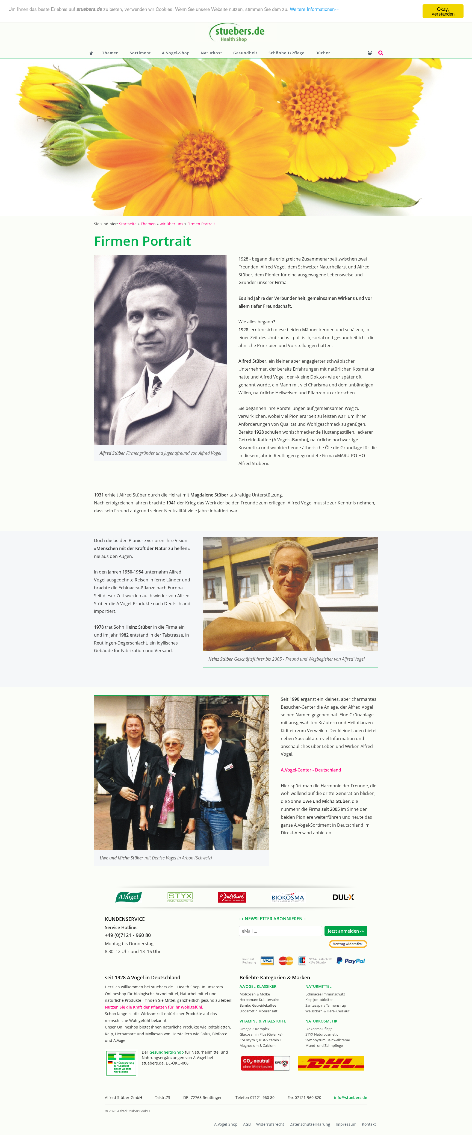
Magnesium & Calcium (258, 1045)
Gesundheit (245, 52)
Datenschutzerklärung (310, 1124)
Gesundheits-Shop (166, 1052)
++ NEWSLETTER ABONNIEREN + (272, 919)
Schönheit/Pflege (287, 52)
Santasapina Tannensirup (325, 1005)
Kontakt (369, 1124)
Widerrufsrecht (270, 1124)
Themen (110, 52)
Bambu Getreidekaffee (258, 1005)
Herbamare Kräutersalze (259, 999)
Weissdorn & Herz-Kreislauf (327, 1011)
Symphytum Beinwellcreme (327, 1040)
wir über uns (171, 223)
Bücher (322, 52)
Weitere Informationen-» (314, 9)
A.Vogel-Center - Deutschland (311, 770)
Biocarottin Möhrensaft (259, 1011)
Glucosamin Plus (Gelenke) (261, 1034)
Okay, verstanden (443, 11)
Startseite (128, 223)
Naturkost (211, 52)
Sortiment (140, 52)
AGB (247, 1124)
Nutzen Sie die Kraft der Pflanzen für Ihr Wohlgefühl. (154, 1007)
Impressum (346, 1124)
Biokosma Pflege (318, 1028)
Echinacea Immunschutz (325, 994)
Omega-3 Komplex (255, 1028)
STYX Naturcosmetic (321, 1034)
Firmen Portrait (201, 223)
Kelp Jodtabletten (319, 999)
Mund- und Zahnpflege (324, 1045)
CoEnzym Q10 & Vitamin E (261, 1040)
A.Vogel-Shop (176, 52)
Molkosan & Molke (255, 994)
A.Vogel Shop (226, 1124)
